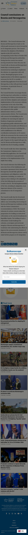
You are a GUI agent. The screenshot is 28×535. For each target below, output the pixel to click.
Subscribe (14, 282)
